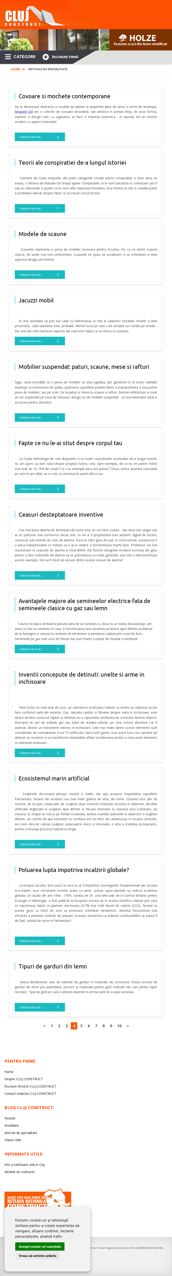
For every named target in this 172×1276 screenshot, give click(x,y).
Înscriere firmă (65, 57)
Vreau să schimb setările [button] (37, 1256)
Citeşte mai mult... (31, 137)
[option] (86, 39)
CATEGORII (24, 56)
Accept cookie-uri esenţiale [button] (40, 1246)
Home (15, 69)
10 (119, 1025)
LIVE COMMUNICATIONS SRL (146, 1248)
